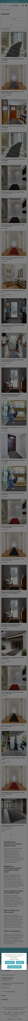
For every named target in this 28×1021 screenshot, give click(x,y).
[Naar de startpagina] (14, 5)
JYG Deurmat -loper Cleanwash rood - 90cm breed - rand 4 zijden (12, 258)
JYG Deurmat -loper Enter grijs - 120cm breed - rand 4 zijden (13, 428)
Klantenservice (14, 1015)
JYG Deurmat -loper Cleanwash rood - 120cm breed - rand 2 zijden (12, 526)
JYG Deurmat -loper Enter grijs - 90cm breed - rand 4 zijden (13, 494)
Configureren (10, 962)
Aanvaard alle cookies (14, 966)
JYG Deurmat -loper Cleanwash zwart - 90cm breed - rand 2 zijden (12, 192)
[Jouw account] (22, 5)
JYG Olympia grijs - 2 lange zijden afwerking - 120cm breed (12, 658)
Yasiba (19, 1018)
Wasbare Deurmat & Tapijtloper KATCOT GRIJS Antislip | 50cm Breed (13, 360)
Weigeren (20, 962)
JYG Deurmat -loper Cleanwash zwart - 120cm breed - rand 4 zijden (13, 725)
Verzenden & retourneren (18, 1014)
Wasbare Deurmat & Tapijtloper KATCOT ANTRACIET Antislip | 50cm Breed (11, 625)
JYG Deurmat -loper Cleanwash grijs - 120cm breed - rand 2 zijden (12, 826)
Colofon (17, 959)
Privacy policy (22, 1012)
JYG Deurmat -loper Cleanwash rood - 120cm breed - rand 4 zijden (12, 793)
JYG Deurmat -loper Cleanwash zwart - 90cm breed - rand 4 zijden (12, 559)
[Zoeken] (5, 5)
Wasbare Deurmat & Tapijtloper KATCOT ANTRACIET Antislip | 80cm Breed (11, 395)
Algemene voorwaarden (12, 1012)
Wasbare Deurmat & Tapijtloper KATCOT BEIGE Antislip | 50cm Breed (12, 326)
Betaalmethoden (7, 1014)
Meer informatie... (14, 957)
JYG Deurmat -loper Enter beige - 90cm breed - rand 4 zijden (13, 461)
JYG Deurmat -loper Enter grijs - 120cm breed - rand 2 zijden (13, 160)
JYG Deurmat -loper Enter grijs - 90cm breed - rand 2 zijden (13, 59)
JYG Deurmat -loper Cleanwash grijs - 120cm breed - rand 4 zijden (12, 92)
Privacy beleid (12, 959)
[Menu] (1, 5)
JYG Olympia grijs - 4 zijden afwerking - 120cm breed (13, 758)
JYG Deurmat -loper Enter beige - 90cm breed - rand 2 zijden (13, 127)
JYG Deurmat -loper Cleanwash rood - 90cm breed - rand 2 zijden (12, 693)
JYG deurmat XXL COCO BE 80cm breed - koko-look (13, 291)
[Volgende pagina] (17, 25)
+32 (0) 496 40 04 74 (7, 978)
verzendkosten (16, 1007)
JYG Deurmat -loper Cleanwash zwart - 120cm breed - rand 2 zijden (13, 225)
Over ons (4, 1012)
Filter (15, 19)
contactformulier (11, 991)
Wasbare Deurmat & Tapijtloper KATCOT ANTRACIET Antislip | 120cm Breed (11, 592)
